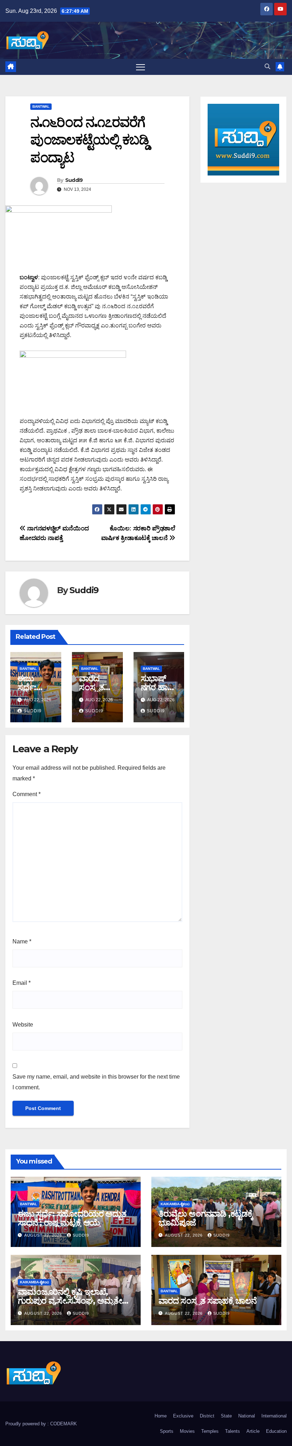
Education (276, 1431)
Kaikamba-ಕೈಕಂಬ (175, 1204)
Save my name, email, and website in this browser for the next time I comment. (96, 1082)
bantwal (40, 106)
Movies (187, 1431)
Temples (210, 1431)
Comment (26, 794)
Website (22, 1025)
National (246, 1416)
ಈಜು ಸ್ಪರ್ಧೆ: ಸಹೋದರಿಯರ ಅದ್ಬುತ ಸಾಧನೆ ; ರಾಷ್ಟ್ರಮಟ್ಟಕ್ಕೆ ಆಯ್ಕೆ (72, 1218)
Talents (232, 1431)
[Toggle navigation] (140, 66)
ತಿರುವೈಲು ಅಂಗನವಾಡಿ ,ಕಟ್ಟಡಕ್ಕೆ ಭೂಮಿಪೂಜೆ (205, 1218)
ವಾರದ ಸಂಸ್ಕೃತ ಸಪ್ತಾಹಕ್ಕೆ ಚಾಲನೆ (207, 1300)
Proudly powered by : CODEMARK (41, 1423)
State (226, 1416)
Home (161, 1416)
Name (21, 941)
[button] (267, 66)
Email (21, 983)
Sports (166, 1431)
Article (253, 1431)
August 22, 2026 (43, 1235)
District (207, 1416)
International (274, 1416)
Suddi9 (74, 180)
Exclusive (183, 1416)
